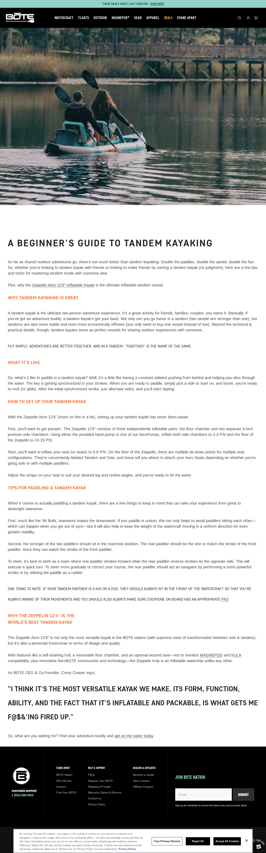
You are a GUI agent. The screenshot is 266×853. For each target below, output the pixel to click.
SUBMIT (243, 794)
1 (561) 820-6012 (22, 795)
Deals (168, 17)
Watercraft (64, 17)
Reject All (198, 841)
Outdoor (100, 17)
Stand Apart (186, 17)
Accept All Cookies (227, 841)
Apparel (152, 17)
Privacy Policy (127, 849)
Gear (138, 17)
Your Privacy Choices (167, 841)
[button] (248, 18)
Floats (83, 17)
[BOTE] (20, 18)
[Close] (246, 840)
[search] (239, 18)
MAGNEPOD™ (120, 17)
